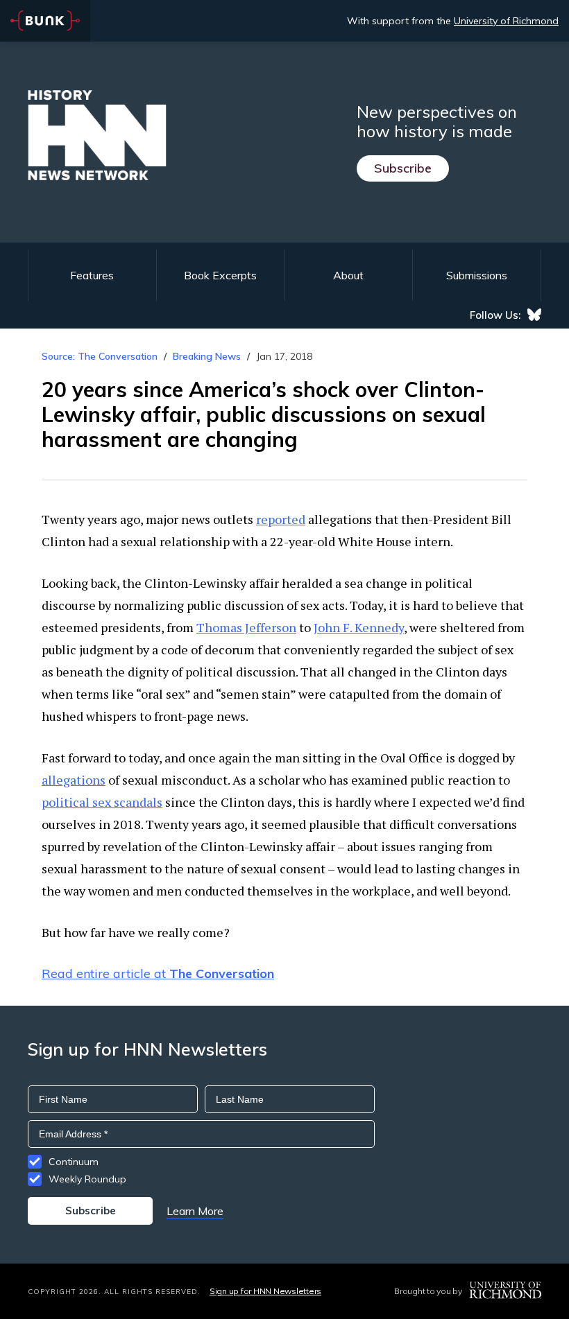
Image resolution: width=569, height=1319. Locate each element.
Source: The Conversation (100, 356)
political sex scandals (102, 802)
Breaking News (207, 356)
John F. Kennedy (359, 627)
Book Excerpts (220, 275)
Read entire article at (158, 973)
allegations (73, 779)
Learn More (195, 1211)
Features (92, 275)
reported (280, 519)
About (348, 275)
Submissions (476, 275)
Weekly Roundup (87, 1179)
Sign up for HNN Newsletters (265, 1291)
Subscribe (403, 168)
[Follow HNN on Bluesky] (534, 315)
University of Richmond (506, 21)
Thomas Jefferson (246, 627)
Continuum (74, 1161)
